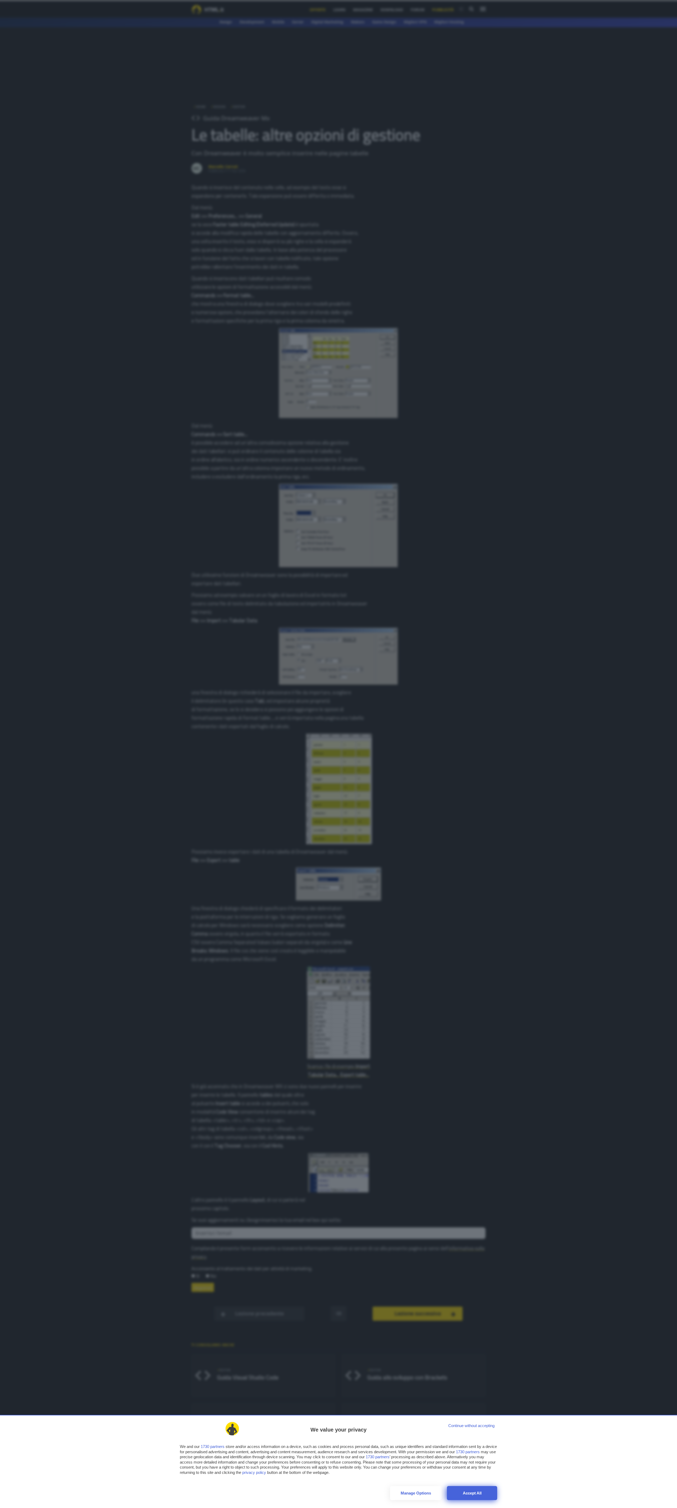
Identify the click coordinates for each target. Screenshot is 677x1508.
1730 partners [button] (213, 1446)
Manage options (416, 1493)
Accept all (472, 1493)
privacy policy (254, 1472)
